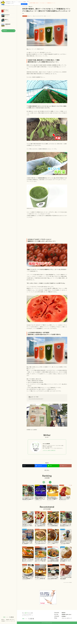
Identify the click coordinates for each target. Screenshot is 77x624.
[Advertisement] (47, 228)
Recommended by (66, 582)
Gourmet (25, 16)
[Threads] (13, 617)
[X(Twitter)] (9, 617)
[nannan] (27, 614)
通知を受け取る (24, 4)
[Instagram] (11, 617)
